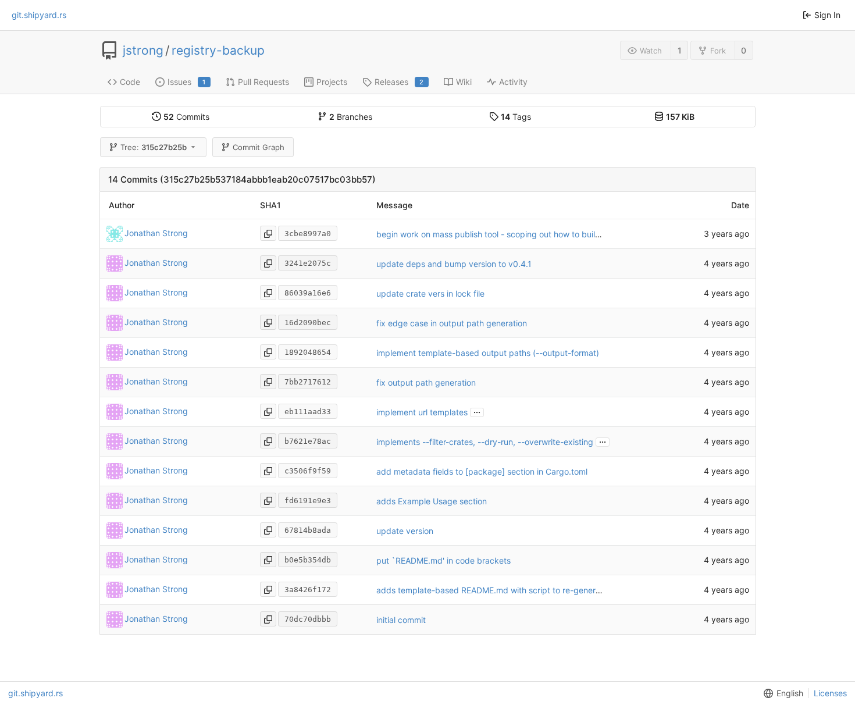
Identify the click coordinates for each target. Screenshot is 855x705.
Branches (350, 117)
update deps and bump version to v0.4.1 (454, 264)
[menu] (781, 693)
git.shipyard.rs (39, 15)
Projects (331, 82)
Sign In (827, 15)
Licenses (830, 693)
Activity (513, 82)
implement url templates (422, 412)
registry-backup (218, 50)
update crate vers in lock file (430, 293)
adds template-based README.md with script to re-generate (492, 590)
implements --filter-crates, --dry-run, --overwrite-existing (484, 442)
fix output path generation (426, 382)
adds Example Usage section (431, 501)
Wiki (464, 82)
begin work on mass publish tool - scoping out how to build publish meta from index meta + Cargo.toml (572, 234)
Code (130, 82)
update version (404, 531)
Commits (186, 117)
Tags (516, 117)
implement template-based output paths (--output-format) (487, 353)
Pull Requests (263, 82)
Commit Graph (258, 147)
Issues (187, 82)
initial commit (401, 620)
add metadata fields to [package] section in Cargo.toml (481, 471)
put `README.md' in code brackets (443, 560)
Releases (399, 82)
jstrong (143, 50)
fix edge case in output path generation (451, 323)
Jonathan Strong (156, 233)
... (476, 411)
